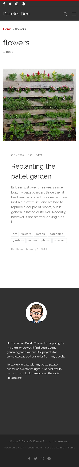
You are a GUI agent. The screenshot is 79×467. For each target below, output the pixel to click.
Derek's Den (30, 441)
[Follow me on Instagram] (16, 4)
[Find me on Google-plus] (23, 4)
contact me (14, 373)
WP (22, 447)
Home (7, 29)
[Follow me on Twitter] (10, 4)
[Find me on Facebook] (4, 4)
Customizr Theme (63, 447)
